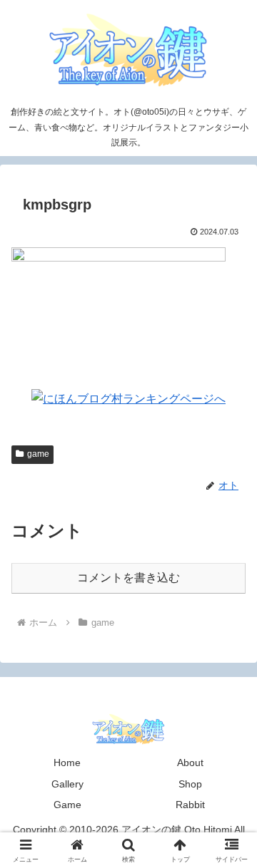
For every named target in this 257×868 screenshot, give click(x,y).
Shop (190, 784)
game (38, 454)
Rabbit (190, 804)
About (190, 762)
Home (67, 762)
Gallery (67, 784)
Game (67, 804)
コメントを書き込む (128, 578)
